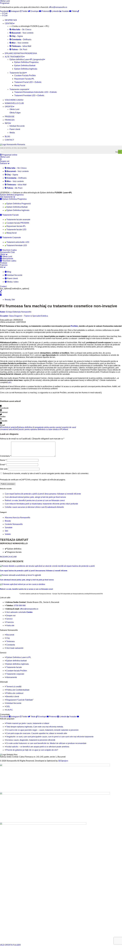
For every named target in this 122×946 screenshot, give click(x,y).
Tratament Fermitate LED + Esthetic (29, 95)
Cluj (8, 638)
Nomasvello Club (7, 252)
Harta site (10, 625)
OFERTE (9, 107)
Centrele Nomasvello (14, 524)
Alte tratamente (6, 197)
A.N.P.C (9, 710)
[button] (61, 407)
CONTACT (9, 140)
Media (12, 133)
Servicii (9, 619)
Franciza (3, 265)
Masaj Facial (19, 85)
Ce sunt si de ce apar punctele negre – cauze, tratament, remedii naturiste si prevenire (42, 730)
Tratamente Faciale (10, 215)
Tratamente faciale (17, 73)
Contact (3, 286)
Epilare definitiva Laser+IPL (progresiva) (26, 59)
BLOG (7, 137)
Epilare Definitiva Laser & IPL (18, 657)
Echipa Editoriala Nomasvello (15, 312)
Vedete (8, 534)
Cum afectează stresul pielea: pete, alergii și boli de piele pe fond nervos (35, 497)
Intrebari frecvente (17, 126)
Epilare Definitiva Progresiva (26, 62)
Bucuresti (10, 635)
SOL (8, 706)
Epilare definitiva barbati (16, 661)
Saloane (4, 163)
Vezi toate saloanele (14, 648)
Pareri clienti (15, 129)
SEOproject (63, 761)
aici (9, 382)
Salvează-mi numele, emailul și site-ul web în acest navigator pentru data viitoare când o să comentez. (46, 473)
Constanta (10, 645)
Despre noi (4, 161)
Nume (3, 460)
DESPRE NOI (11, 20)
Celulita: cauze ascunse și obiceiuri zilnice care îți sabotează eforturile (34, 507)
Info (2, 267)
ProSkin (74, 326)
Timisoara (10, 641)
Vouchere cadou (9, 261)
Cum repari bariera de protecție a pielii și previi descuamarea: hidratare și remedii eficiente (43, 494)
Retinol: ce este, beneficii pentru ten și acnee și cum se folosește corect (35, 500)
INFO (7, 123)
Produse (3, 263)
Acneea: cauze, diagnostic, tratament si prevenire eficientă (30, 740)
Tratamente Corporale (11, 237)
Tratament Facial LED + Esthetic (28, 82)
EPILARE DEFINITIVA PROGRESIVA (21, 53)
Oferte (3, 254)
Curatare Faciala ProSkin (25, 75)
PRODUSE (9, 117)
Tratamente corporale (19, 89)
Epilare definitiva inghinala (17, 664)
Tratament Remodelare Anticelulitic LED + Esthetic (35, 92)
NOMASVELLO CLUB (14, 103)
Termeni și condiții (13, 687)
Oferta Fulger (15, 113)
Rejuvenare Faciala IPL (24, 79)
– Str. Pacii (19, 49)
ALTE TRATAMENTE (14, 57)
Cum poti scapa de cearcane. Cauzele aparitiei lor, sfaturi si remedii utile (36, 733)
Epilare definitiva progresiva (12, 195)
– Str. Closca (21, 30)
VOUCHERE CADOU (14, 100)
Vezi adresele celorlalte (19, 612)
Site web (3, 469)
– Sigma (17, 36)
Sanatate (8, 528)
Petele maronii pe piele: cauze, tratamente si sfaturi (27, 723)
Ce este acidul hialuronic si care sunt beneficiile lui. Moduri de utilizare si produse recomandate (46, 743)
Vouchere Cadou (9, 250)
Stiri (13, 300)
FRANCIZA (10, 120)
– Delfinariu (21, 39)
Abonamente (7, 259)
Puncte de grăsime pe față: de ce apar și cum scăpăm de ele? (32, 750)
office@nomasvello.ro (58, 7)
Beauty (8, 300)
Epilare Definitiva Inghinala (25, 69)
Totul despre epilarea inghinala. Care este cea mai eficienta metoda (34, 727)
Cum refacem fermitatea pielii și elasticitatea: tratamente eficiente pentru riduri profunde (41, 504)
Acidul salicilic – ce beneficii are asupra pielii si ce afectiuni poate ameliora (37, 747)
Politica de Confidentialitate (17, 690)
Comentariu (5, 456)
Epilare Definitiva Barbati (24, 65)
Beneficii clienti (12, 697)
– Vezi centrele (22, 33)
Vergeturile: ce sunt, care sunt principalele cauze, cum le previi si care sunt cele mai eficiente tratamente (50, 737)
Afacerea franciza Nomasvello (17, 518)
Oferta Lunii (14, 109)
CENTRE (9, 23)
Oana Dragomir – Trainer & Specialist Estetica (24, 316)
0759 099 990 (20, 606)
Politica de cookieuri (14, 693)
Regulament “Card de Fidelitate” (19, 700)
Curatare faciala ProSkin (16, 671)
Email (3, 465)
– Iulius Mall (21, 46)
